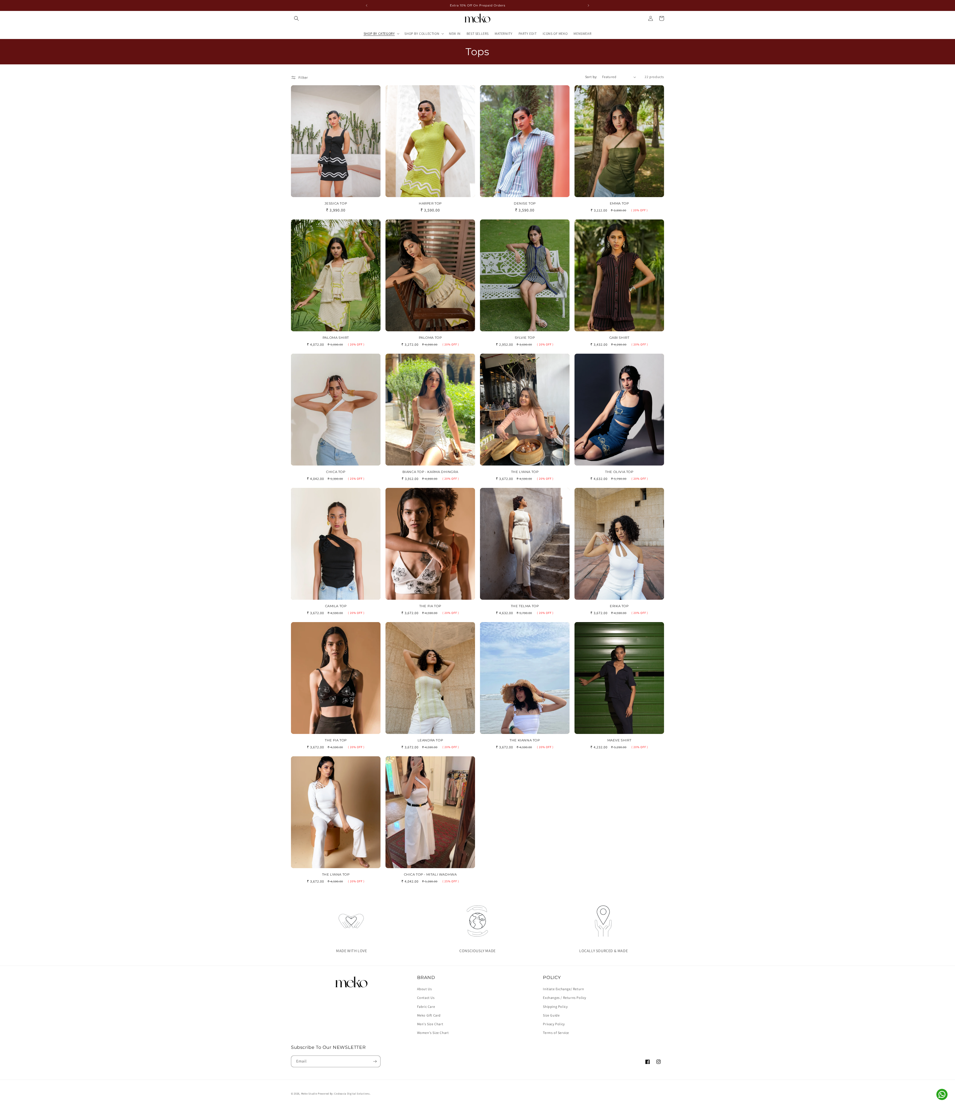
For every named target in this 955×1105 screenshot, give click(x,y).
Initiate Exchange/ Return (563, 989)
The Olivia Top (619, 472)
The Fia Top (430, 606)
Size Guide (551, 1015)
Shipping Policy (555, 1006)
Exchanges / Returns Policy (564, 997)
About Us (424, 989)
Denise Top (525, 203)
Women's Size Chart (433, 1032)
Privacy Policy (554, 1024)
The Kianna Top (525, 740)
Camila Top (336, 606)
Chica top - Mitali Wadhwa (430, 874)
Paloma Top (430, 338)
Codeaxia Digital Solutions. (352, 1093)
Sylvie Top (525, 338)
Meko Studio (309, 1093)
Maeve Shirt (619, 740)
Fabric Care (426, 1006)
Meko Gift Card (429, 1015)
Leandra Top (430, 740)
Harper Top (430, 203)
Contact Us (426, 997)
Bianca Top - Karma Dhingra (430, 472)
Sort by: (591, 77)
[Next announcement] (588, 5)
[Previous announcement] (366, 5)
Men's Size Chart (430, 1024)
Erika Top (619, 606)
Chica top (335, 472)
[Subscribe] (374, 1061)
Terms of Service (556, 1032)
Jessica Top (336, 203)
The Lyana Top (525, 472)
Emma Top (619, 203)
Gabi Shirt (619, 338)
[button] (296, 18)
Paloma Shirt (336, 338)
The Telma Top (525, 606)
